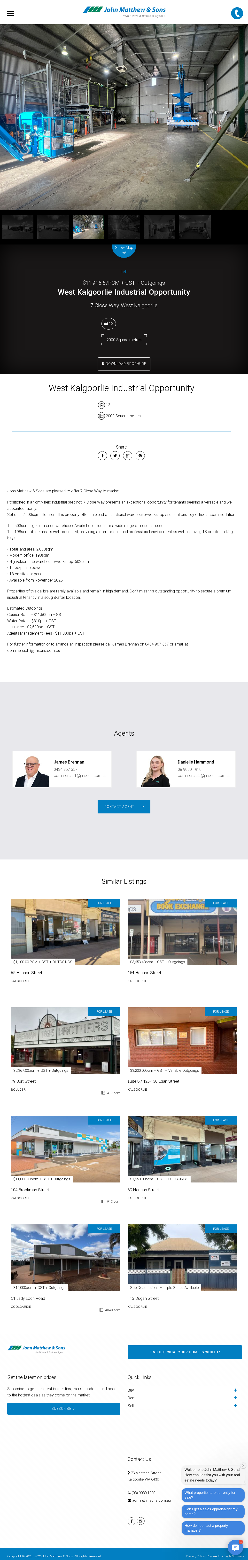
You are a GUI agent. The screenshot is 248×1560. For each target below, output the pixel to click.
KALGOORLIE (20, 981)
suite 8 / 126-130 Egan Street (153, 1081)
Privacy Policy (195, 1556)
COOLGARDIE (21, 1306)
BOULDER (18, 1089)
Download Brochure (125, 364)
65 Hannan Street (26, 972)
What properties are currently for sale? (210, 1494)
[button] (235, 1547)
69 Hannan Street (143, 1189)
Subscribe (61, 1408)
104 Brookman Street (30, 1189)
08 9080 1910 (190, 769)
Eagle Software (234, 1556)
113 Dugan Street (143, 1298)
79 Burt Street (23, 1081)
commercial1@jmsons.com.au (80, 775)
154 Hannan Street (144, 972)
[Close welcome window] (243, 1465)
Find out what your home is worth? (185, 1352)
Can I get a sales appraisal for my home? (211, 1511)
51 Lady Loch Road (28, 1298)
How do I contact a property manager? (206, 1527)
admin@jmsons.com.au (151, 1500)
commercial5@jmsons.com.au (204, 775)
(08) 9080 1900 (143, 1493)
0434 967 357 (66, 769)
